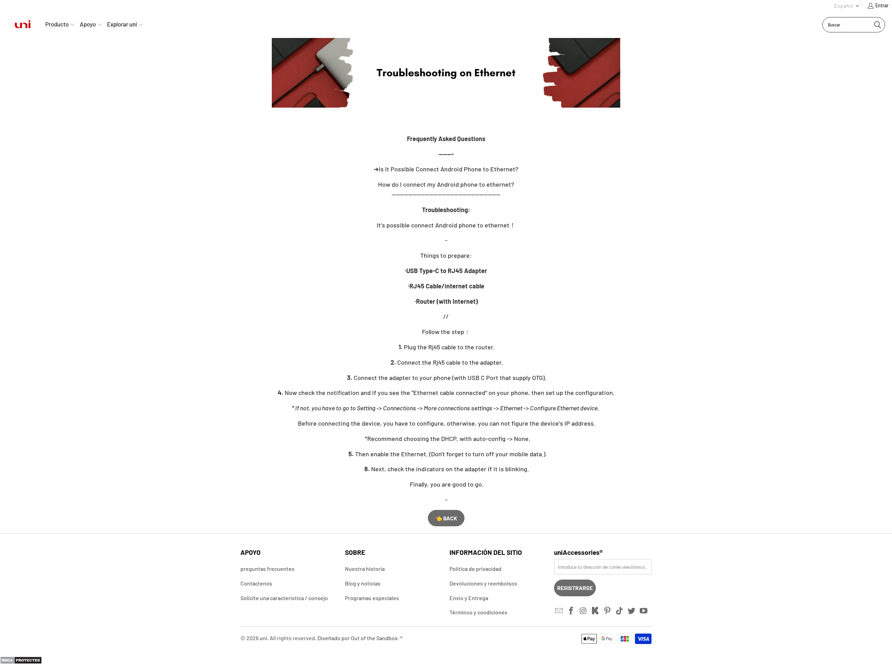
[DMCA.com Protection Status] (21, 662)
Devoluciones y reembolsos (483, 583)
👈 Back (446, 518)
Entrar (882, 5)
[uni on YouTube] (644, 611)
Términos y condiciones (478, 612)
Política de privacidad (475, 568)
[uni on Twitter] (631, 611)
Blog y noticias (362, 583)
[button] (847, 5)
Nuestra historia (365, 568)
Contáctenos (256, 583)
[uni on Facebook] (571, 611)
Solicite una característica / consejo (284, 598)
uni (263, 638)
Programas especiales (372, 598)
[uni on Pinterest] (607, 611)
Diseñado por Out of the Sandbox (357, 638)
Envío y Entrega (468, 598)
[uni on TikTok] (619, 611)
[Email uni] (559, 611)
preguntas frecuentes (267, 568)
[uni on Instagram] (583, 611)
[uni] (22, 24)
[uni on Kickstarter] (595, 611)
